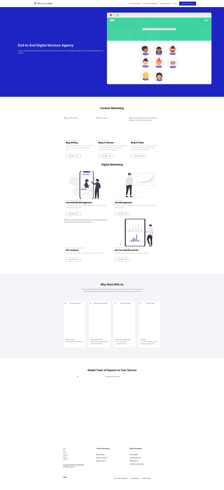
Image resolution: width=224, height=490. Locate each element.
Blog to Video (100, 461)
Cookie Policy (146, 478)
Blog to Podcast (101, 458)
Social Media (134, 454)
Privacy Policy (134, 478)
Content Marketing (134, 3)
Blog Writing (100, 454)
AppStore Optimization (137, 464)
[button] (187, 4)
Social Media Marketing (150, 3)
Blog (174, 3)
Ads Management (165, 3)
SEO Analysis (134, 461)
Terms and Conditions (120, 478)
